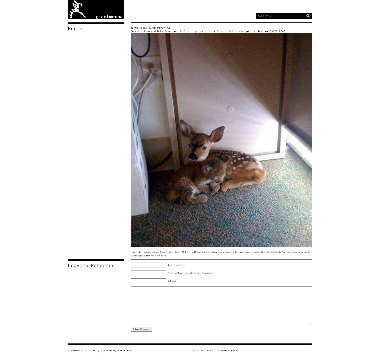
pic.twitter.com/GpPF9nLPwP (265, 31)
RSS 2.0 (270, 252)
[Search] (308, 16)
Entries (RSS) (203, 350)
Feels (75, 28)
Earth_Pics (138, 27)
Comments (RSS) (228, 350)
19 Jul (166, 28)
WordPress (124, 350)
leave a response (301, 252)
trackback (139, 255)
